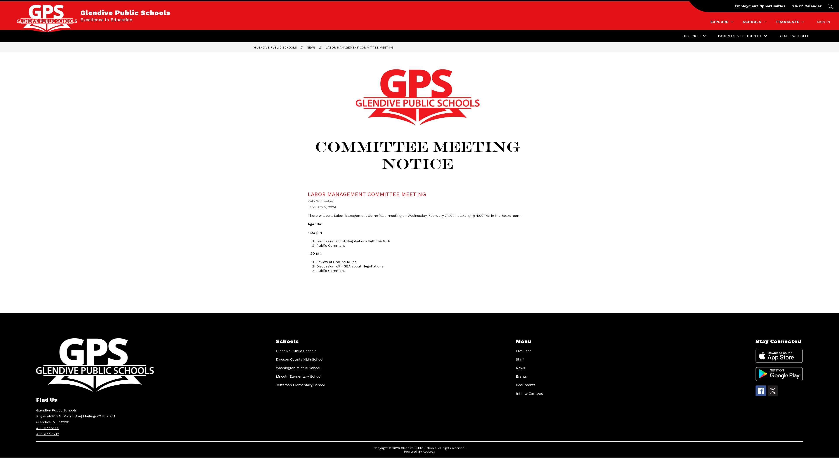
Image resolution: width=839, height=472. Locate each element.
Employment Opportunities (760, 6)
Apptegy (429, 451)
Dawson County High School (299, 359)
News (311, 47)
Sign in (823, 22)
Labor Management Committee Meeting (359, 47)
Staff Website (794, 36)
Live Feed (524, 351)
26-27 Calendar (807, 6)
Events (521, 376)
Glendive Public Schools (275, 47)
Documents (525, 385)
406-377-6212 (47, 434)
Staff (520, 359)
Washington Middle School (298, 368)
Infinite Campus (529, 393)
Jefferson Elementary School (300, 385)
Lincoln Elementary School (298, 376)
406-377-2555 (47, 428)
